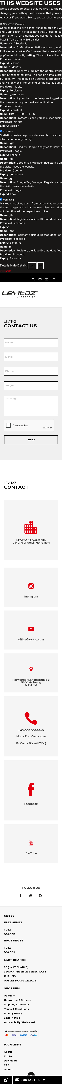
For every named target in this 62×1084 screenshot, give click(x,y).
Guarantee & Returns (17, 1000)
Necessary (14, 24)
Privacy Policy (13, 1014)
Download (10, 1061)
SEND (31, 440)
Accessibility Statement (19, 1022)
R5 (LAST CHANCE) (16, 967)
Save (32, 265)
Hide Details (18, 265)
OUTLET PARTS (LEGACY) (20, 981)
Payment (9, 996)
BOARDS (9, 934)
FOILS (8, 930)
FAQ (7, 1065)
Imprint (8, 1070)
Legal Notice (12, 1018)
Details (4, 265)
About (8, 1052)
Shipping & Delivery (16, 1005)
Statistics (8, 131)
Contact (9, 1056)
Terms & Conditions (16, 1009)
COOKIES (6, 271)
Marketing (8, 199)
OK (40, 265)
